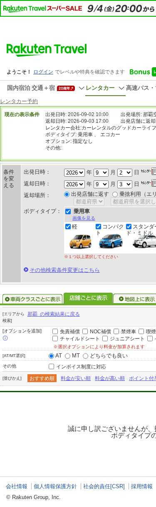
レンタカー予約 (19, 101)
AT (58, 355)
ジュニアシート (127, 339)
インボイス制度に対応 (81, 367)
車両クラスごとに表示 (32, 299)
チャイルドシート (80, 339)
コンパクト (110, 230)
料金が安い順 (76, 378)
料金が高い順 (110, 378)
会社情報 (16, 486)
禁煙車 (128, 332)
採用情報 (142, 486)
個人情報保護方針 (55, 486)
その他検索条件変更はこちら (65, 270)
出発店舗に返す (90, 194)
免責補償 (70, 332)
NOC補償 (100, 332)
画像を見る (83, 218)
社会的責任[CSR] (104, 486)
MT (76, 355)
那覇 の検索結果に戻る (53, 314)
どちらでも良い (109, 355)
